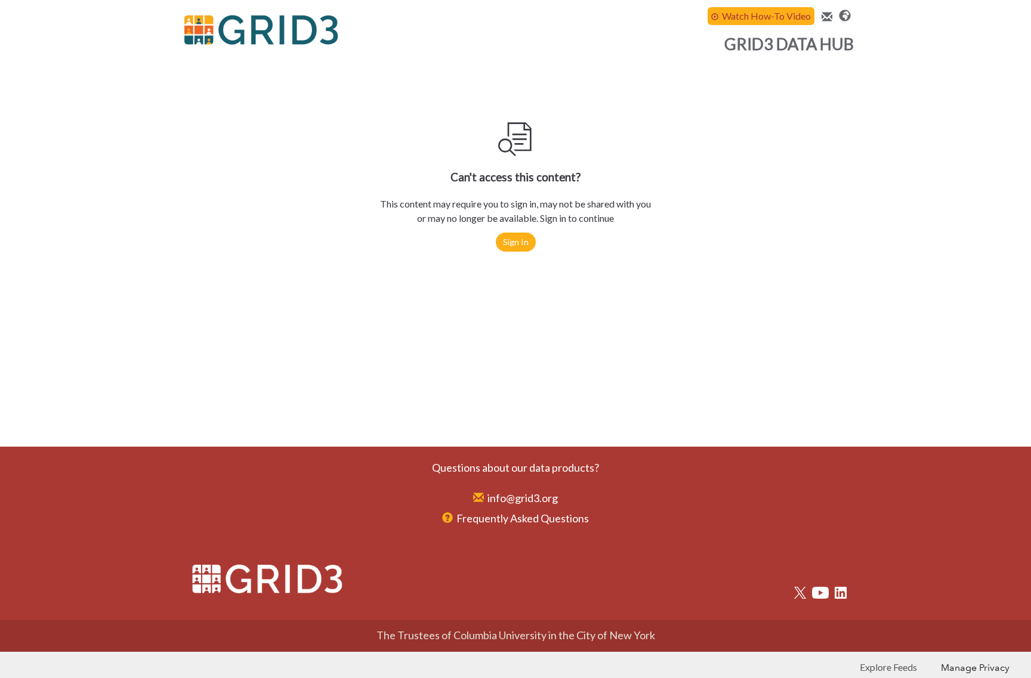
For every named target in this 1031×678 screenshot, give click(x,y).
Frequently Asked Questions (522, 518)
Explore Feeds (888, 667)
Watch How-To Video (766, 15)
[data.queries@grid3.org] (825, 17)
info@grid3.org (522, 497)
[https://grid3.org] (845, 14)
